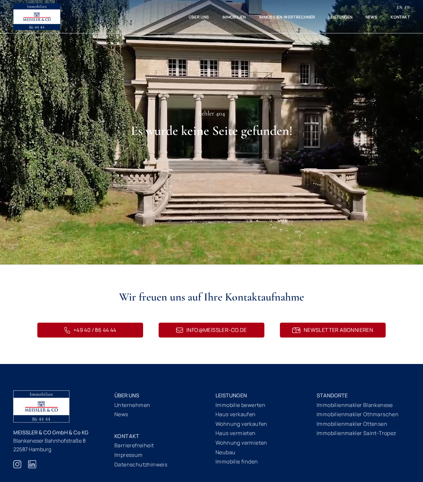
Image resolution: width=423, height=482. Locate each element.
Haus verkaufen (235, 414)
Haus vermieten (235, 433)
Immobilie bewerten (240, 405)
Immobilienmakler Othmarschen (358, 414)
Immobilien (234, 17)
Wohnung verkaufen (241, 423)
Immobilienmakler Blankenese (355, 405)
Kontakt (400, 17)
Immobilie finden (236, 461)
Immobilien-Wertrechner (287, 17)
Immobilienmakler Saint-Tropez (356, 433)
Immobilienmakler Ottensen (352, 423)
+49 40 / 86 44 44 (94, 330)
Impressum (128, 455)
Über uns (199, 17)
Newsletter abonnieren (338, 330)
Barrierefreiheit (134, 445)
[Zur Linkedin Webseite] (32, 467)
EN (399, 7)
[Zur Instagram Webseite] (17, 467)
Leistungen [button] (340, 17)
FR (407, 7)
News (371, 17)
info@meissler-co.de (216, 330)
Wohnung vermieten (241, 442)
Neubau (225, 452)
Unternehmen (132, 405)
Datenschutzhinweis (140, 464)
